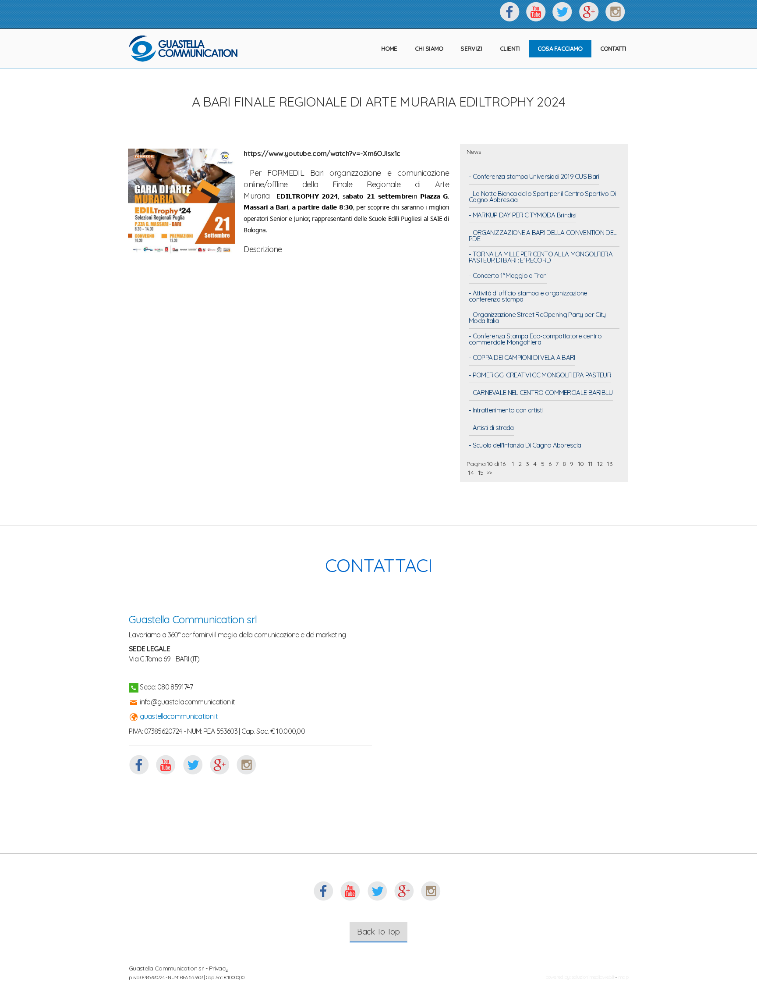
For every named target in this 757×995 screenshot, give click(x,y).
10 (580, 464)
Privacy (218, 968)
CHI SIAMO (429, 49)
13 (609, 464)
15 (481, 472)
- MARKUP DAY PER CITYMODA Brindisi (522, 215)
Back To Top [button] (378, 932)
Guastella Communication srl (193, 619)
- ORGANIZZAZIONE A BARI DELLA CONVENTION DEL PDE (542, 236)
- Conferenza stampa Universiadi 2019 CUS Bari (534, 177)
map (623, 977)
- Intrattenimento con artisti (506, 410)
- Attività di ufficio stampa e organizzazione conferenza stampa (528, 296)
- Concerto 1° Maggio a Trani (508, 276)
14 (471, 472)
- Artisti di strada (491, 428)
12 (599, 464)
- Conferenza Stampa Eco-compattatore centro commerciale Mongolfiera (535, 339)
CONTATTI (613, 49)
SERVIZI (471, 49)
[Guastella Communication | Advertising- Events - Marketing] (183, 49)
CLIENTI (510, 49)
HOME (389, 49)
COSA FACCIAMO (560, 49)
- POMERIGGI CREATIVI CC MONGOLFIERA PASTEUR (540, 375)
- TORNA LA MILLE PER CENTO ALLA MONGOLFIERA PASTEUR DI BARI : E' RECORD (540, 257)
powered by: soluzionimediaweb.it (580, 977)
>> (489, 472)
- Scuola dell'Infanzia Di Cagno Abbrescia (525, 445)
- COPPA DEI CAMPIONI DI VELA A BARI (522, 358)
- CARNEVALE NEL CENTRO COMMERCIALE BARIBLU (541, 393)
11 (590, 464)
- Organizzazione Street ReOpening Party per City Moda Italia (537, 318)
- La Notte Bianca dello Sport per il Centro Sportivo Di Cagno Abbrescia (542, 197)
